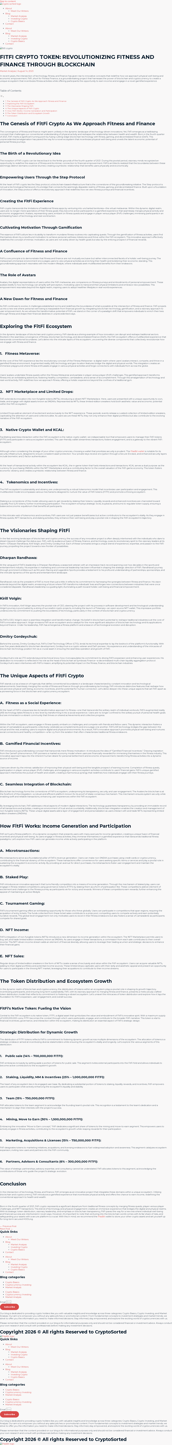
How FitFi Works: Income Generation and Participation (32, 111)
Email (3, 1302)
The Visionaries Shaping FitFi (20, 106)
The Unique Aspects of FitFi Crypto (23, 108)
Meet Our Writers (19, 11)
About (8, 8)
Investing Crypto (19, 18)
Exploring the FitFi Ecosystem (20, 103)
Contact (9, 23)
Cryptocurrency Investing (18, 1285)
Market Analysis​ (19, 16)
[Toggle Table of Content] (2, 96)
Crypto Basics (18, 21)
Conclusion (12, 116)
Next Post (6, 1228)
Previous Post (8, 1226)
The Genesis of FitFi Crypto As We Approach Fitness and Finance (36, 101)
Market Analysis (13, 1287)
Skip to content (8, 1)
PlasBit (101, 1216)
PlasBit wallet (137, 451)
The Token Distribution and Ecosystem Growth (28, 113)
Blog (7, 13)
